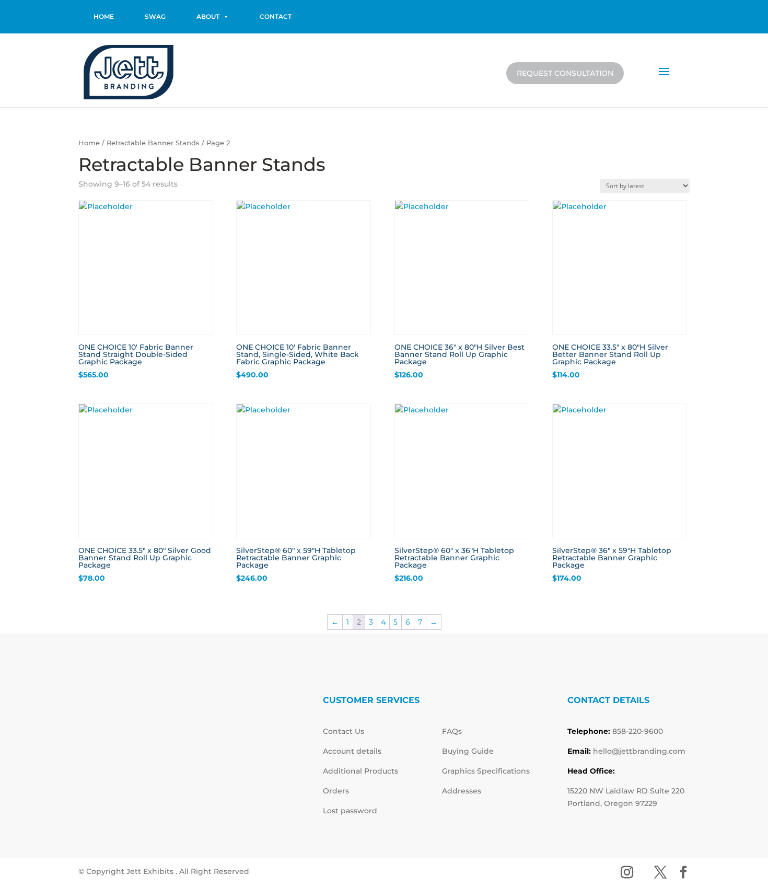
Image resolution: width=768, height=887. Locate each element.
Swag (155, 16)
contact (276, 16)
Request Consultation (565, 73)
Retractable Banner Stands (153, 143)
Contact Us (343, 731)
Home (89, 143)
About (207, 16)
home (104, 16)
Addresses (461, 791)
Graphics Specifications (486, 771)
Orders (336, 791)
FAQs (452, 731)
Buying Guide (468, 751)
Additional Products (360, 771)
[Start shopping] (638, 71)
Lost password (350, 810)
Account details (352, 751)
